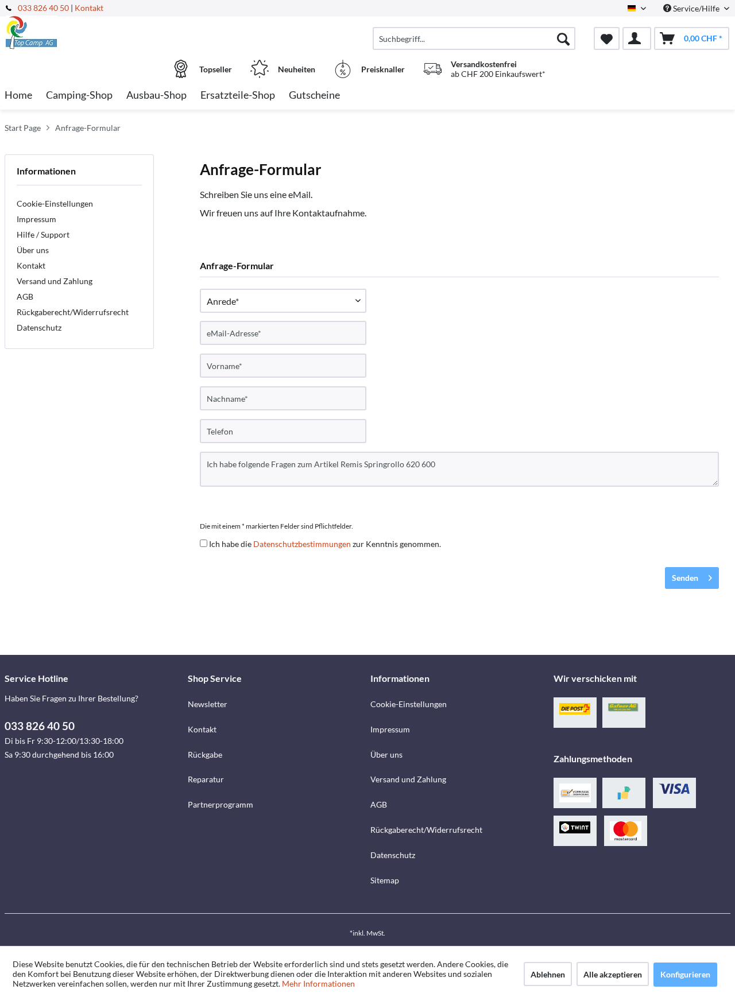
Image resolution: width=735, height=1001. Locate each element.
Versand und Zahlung (54, 281)
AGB (25, 296)
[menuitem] (474, 38)
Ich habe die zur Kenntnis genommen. (325, 544)
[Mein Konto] (636, 38)
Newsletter (207, 704)
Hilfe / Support (43, 234)
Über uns (33, 250)
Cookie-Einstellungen (55, 203)
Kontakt (89, 8)
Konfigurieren (685, 974)
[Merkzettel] (607, 38)
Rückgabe (205, 754)
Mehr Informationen (318, 983)
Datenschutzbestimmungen (302, 544)
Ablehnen (548, 974)
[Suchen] (563, 38)
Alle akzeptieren (612, 974)
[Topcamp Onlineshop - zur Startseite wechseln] (95, 32)
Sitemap (384, 880)
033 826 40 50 (44, 8)
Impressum (36, 219)
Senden (685, 578)
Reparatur (206, 779)
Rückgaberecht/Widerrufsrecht (73, 312)
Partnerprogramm (220, 804)
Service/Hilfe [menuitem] (696, 8)
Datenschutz (39, 327)
